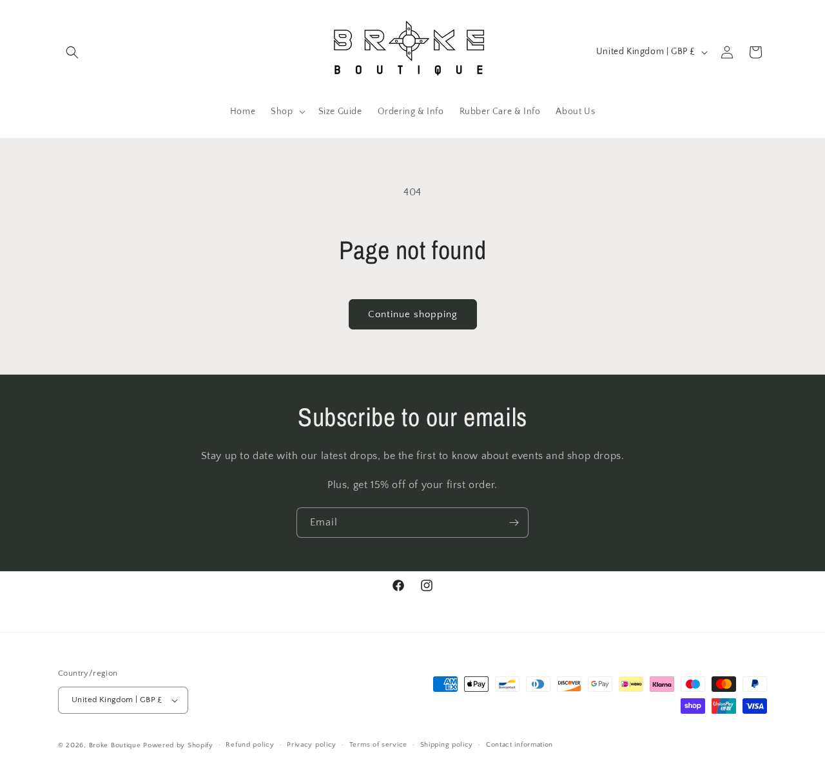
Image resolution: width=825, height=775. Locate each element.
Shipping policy (447, 745)
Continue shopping (413, 314)
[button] (72, 52)
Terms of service (378, 745)
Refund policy (250, 745)
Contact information (519, 745)
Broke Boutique (115, 745)
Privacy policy (311, 745)
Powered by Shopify (178, 745)
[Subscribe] (514, 522)
